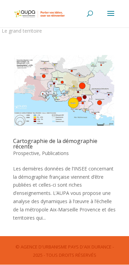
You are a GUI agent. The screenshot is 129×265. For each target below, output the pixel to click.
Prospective (26, 153)
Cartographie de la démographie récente (55, 143)
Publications (55, 153)
